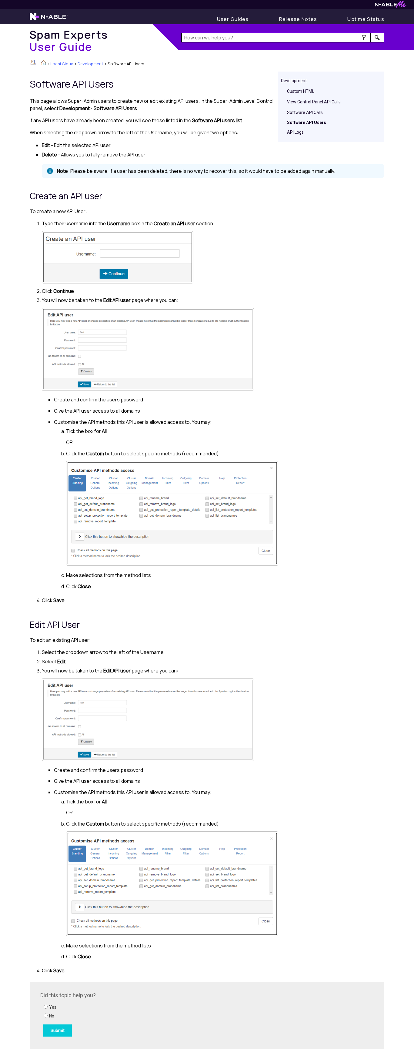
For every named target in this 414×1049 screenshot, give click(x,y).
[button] (364, 37)
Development (90, 63)
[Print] (33, 62)
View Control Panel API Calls (314, 101)
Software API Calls (305, 112)
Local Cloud (61, 63)
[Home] (43, 63)
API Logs (295, 132)
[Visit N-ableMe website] (390, 6)
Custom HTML (300, 91)
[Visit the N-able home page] (49, 19)
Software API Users (306, 122)
